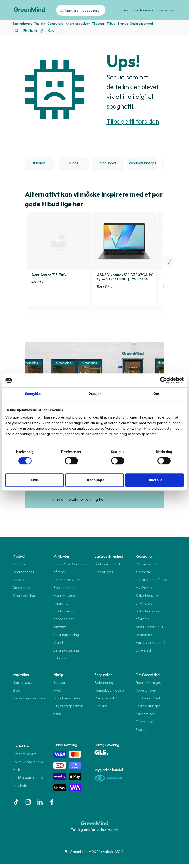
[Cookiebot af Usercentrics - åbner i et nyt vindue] (163, 380)
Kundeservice (143, 10)
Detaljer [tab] (94, 394)
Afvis (34, 480)
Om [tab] (156, 394)
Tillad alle (154, 480)
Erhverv (122, 10)
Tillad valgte (94, 480)
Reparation (167, 10)
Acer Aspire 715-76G (48, 274)
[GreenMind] (29, 9)
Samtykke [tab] (33, 394)
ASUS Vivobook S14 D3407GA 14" (125, 274)
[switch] (71, 460)
